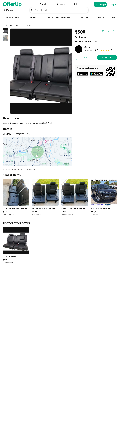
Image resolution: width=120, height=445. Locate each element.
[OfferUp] (12, 4)
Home (5, 25)
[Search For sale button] (32, 10)
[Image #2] (5, 38)
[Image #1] (5, 31)
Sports (18, 25)
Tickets (11, 25)
